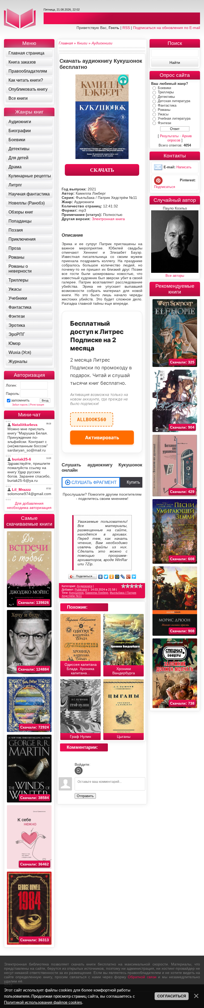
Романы (164, 110)
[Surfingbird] (134, 576)
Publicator (81, 589)
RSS (126, 28)
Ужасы (163, 114)
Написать (184, 167)
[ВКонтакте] (100, 576)
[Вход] (79, 771)
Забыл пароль (20, 404)
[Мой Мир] (117, 576)
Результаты (169, 136)
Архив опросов (179, 138)
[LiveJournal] (123, 576)
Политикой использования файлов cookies (43, 1002)
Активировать (102, 437)
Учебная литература (174, 118)
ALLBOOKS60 (91, 417)
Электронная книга (108, 219)
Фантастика (167, 105)
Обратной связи (142, 977)
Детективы (166, 97)
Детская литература (174, 101)
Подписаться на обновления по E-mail (166, 28)
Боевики (164, 88)
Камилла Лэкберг (96, 592)
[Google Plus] (128, 576)
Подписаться (164, 187)
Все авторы (174, 276)
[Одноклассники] (111, 576)
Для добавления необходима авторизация (29, 505)
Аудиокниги (84, 586)
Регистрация (37, 404)
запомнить (20, 400)
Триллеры (166, 92)
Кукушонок (76, 592)
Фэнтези (164, 123)
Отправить (85, 796)
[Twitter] (106, 576)
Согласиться (171, 996)
